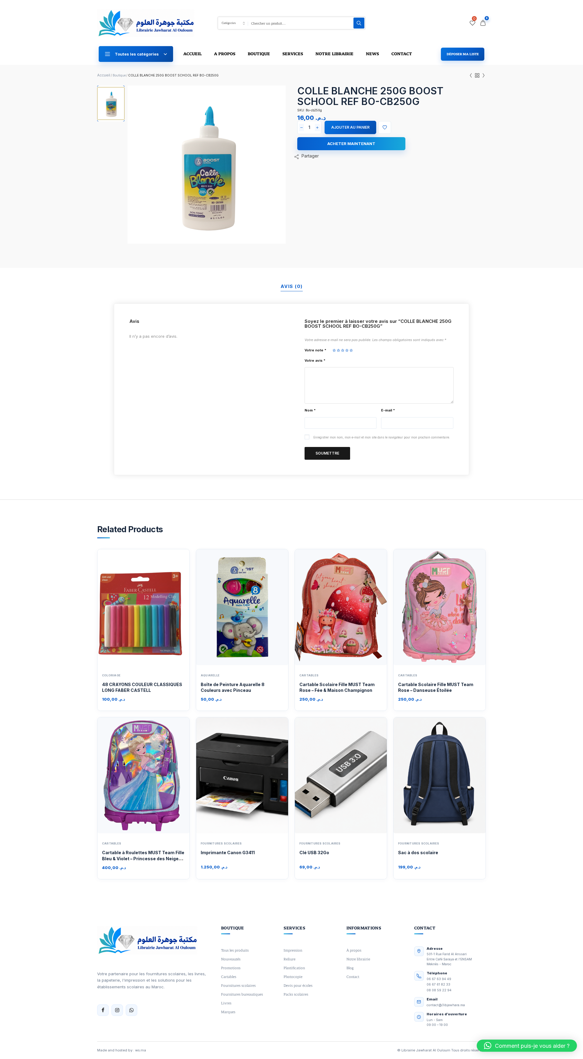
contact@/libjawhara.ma (446, 1005)
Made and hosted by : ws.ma (121, 1050)
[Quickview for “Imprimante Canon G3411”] (222, 775)
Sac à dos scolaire (418, 852)
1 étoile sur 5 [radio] (334, 350)
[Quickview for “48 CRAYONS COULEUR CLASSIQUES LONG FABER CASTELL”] (123, 607)
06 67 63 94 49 (439, 979)
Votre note (315, 350)
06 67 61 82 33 (438, 984)
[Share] (306, 157)
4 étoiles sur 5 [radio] (347, 350)
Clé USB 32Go (314, 852)
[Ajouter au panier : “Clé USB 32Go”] (361, 775)
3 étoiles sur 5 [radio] (342, 350)
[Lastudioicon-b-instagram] (117, 1010)
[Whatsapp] (131, 1010)
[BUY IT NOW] (351, 143)
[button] (527, 1046)
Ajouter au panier (350, 127)
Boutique (119, 75)
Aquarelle (210, 675)
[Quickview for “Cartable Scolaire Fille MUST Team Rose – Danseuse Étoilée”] (419, 607)
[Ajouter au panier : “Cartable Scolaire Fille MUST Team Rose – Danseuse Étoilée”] (459, 607)
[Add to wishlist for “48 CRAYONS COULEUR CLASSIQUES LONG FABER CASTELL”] (136, 607)
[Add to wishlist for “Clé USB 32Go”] (334, 775)
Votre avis (315, 360)
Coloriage (111, 675)
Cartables (309, 675)
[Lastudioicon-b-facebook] (103, 1010)
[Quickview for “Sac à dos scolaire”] (419, 775)
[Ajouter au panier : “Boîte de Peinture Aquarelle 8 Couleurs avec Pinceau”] (262, 607)
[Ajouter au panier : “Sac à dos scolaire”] (459, 775)
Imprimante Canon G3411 (228, 852)
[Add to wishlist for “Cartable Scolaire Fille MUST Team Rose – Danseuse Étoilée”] (433, 607)
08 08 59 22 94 (439, 990)
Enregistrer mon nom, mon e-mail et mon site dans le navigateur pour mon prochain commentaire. (381, 437)
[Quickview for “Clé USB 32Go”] (320, 775)
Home (103, 75)
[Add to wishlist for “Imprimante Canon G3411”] (235, 775)
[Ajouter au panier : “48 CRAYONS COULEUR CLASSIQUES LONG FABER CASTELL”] (163, 607)
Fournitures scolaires (221, 843)
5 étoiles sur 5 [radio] (351, 350)
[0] (472, 23)
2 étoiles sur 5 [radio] (338, 350)
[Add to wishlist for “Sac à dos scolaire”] (433, 775)
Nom (310, 410)
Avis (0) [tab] (292, 286)
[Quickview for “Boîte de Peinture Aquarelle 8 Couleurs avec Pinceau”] (222, 607)
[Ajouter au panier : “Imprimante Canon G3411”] (262, 775)
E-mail (388, 410)
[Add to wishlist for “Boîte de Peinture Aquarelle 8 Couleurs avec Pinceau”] (235, 607)
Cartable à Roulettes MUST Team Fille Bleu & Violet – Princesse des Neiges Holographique (143, 858)
